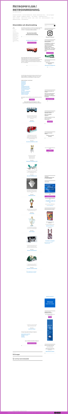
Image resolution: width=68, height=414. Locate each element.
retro (13, 39)
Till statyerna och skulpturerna (50, 65)
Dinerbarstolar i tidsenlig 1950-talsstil (31, 161)
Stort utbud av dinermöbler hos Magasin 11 (32, 40)
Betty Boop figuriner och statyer (25, 88)
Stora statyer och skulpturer (25, 89)
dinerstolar (14, 38)
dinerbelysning (17, 35)
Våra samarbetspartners (24, 19)
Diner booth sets (23, 81)
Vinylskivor (14, 16)
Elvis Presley (16, 38)
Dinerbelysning (23, 82)
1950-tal (14, 32)
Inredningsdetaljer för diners (25, 86)
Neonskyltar (23, 90)
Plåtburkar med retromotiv (25, 92)
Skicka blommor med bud (50, 351)
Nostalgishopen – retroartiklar (25, 16)
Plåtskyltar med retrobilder (25, 93)
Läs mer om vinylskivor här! (50, 205)
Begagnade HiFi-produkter (16, 19)
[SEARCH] (54, 25)
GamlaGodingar (15, 29)
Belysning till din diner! (31, 195)
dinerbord (14, 36)
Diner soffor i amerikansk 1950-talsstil (32, 141)
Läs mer (58, 412)
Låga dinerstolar (23, 83)
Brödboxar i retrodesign (24, 94)
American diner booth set (16, 33)
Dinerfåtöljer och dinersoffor (25, 87)
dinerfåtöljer (16, 36)
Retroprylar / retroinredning (26, 8)
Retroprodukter (14, 31)
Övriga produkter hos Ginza (43, 16)
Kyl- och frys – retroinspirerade (25, 91)
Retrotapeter (19, 16)
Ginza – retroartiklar (34, 16)
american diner (16, 32)
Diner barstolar (23, 84)
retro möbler (15, 39)
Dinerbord (22, 85)
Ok (55, 412)
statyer (13, 41)
